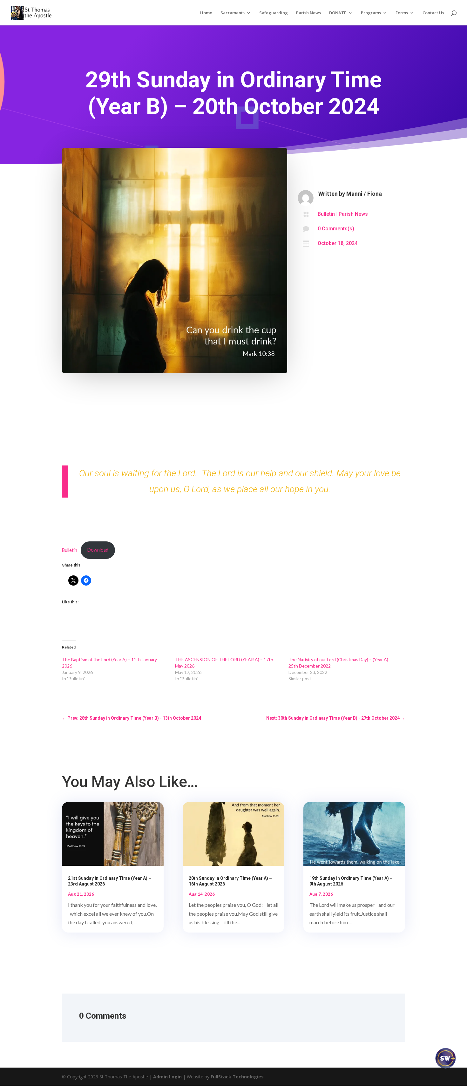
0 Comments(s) (336, 229)
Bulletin (326, 214)
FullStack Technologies (237, 1077)
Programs (371, 13)
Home (206, 13)
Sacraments (232, 13)
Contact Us (433, 13)
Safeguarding (273, 13)
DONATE (337, 13)
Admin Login (167, 1077)
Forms (402, 13)
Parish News (308, 13)
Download (97, 550)
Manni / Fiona (364, 193)
